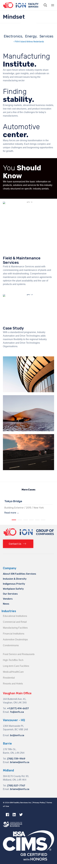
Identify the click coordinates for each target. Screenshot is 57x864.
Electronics (13, 36)
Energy (31, 36)
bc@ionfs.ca (17, 735)
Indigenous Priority (14, 583)
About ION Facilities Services (19, 573)
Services (46, 36)
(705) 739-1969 (16, 758)
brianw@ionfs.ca (19, 762)
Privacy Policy (39, 803)
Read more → (11, 512)
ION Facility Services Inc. (21, 803)
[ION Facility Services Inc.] (20, 5)
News (6, 603)
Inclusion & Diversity (14, 578)
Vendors (8, 598)
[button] (18, 544)
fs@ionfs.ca (17, 712)
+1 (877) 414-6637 (18, 708)
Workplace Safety (13, 588)
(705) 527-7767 (16, 785)
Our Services (10, 593)
